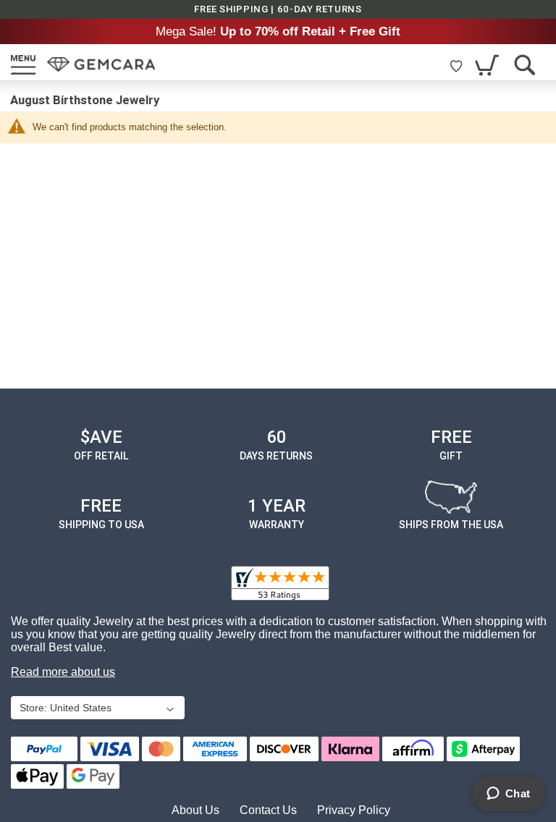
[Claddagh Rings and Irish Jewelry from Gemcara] (101, 64)
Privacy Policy (353, 810)
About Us (195, 810)
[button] (97, 708)
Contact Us (268, 810)
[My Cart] (488, 64)
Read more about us (63, 672)
